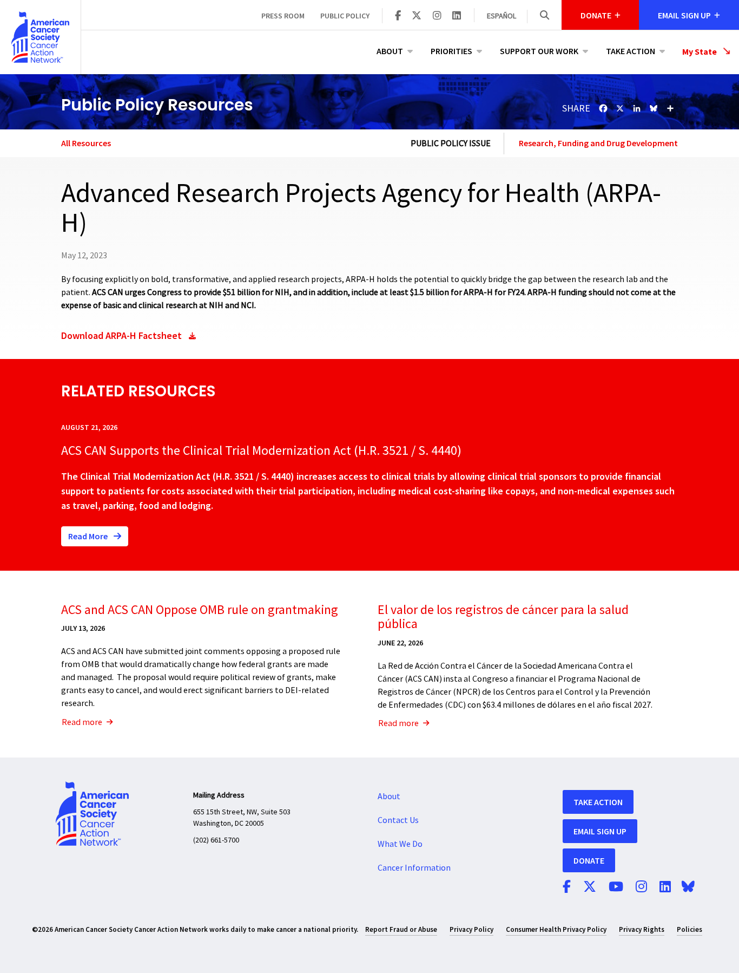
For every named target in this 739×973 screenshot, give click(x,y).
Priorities (451, 50)
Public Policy (345, 16)
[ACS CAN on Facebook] (398, 16)
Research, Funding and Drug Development (598, 143)
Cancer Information (414, 868)
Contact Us (398, 820)
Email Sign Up (599, 831)
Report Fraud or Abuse (401, 929)
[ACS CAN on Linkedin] (456, 16)
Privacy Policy (471, 929)
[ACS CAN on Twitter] (416, 16)
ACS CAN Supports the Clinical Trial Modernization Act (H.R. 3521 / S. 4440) (261, 450)
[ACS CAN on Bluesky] (688, 887)
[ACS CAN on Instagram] (437, 16)
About (390, 50)
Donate (588, 860)
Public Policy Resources (157, 104)
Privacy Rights (641, 929)
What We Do (400, 844)
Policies (689, 929)
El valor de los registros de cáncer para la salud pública (503, 617)
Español (501, 16)
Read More (88, 536)
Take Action (630, 50)
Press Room (283, 16)
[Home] (40, 37)
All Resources (86, 143)
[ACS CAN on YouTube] (616, 887)
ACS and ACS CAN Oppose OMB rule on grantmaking (199, 610)
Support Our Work (539, 50)
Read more (82, 722)
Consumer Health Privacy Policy (556, 929)
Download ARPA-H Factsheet (121, 335)
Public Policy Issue (451, 143)
